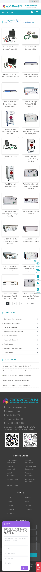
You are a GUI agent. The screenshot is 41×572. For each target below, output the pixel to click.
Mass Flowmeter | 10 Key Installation (16, 385)
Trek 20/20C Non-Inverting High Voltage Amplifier (10, 214)
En (36, 1)
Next (32, 304)
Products (12, 22)
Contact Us (11, 513)
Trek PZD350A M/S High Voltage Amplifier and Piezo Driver (10, 296)
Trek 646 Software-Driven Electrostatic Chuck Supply (31, 76)
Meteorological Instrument (13, 348)
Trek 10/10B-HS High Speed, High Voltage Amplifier (10, 241)
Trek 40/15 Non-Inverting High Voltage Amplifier (10, 131)
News (27, 501)
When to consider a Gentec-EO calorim (17, 376)
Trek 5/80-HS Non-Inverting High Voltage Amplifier (31, 296)
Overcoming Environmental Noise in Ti (17, 366)
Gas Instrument (9, 344)
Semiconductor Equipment (13, 331)
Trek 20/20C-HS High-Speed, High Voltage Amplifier (31, 186)
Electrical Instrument (25, 22)
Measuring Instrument (12, 323)
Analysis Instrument (11, 340)
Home (9, 497)
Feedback (10, 509)
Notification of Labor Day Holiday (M (16, 380)
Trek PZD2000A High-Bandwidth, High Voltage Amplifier (31, 268)
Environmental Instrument (13, 319)
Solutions (28, 505)
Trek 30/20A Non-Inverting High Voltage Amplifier (31, 159)
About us (28, 497)
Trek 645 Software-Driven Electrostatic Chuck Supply (10, 104)
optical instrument (10, 336)
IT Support (28, 509)
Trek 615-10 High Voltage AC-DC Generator (30, 104)
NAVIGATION (7, 12)
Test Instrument (9, 352)
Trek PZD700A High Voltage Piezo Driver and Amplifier (10, 268)
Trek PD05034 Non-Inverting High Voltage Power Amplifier (31, 131)
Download (10, 505)
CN (32, 1)
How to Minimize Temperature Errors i (17, 371)
